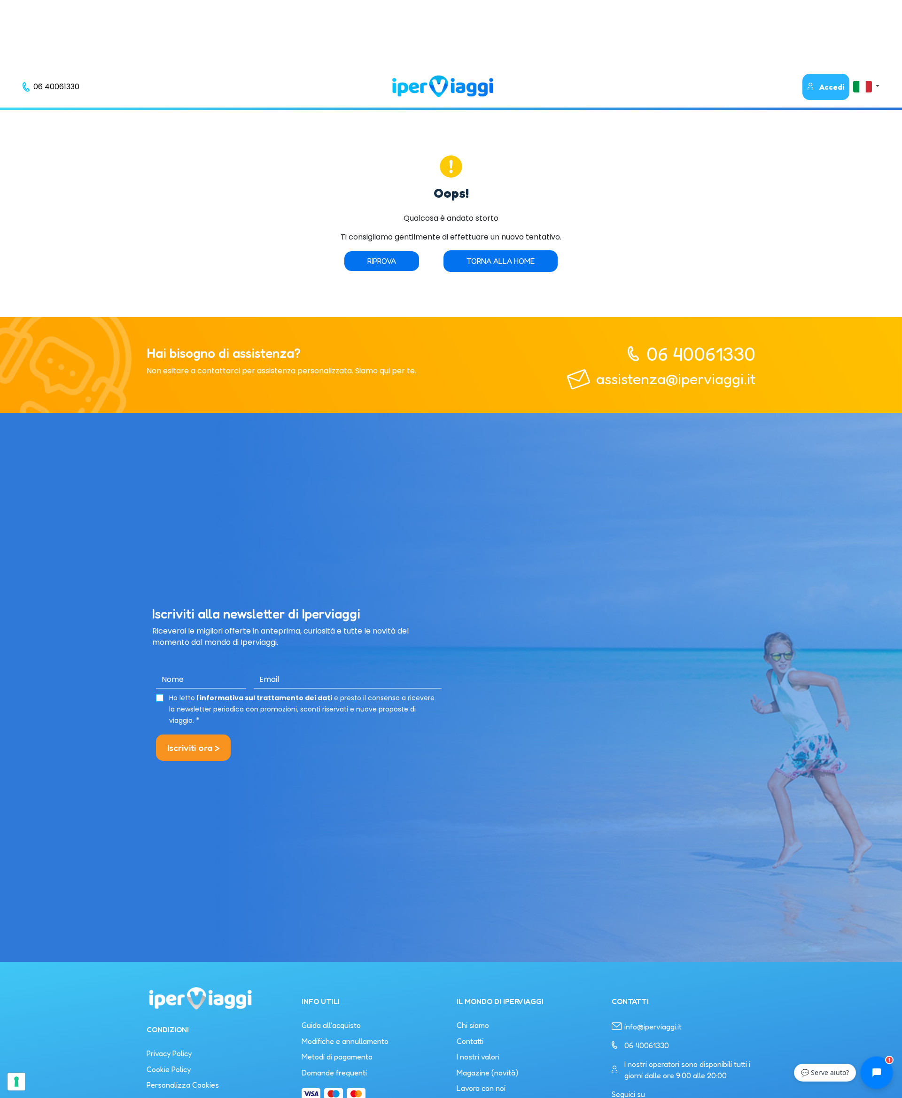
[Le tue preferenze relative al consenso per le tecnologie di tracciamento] (16, 1081)
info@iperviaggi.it (653, 1026)
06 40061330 (700, 353)
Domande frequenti (334, 1072)
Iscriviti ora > (193, 747)
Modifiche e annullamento (345, 1041)
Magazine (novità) (487, 1072)
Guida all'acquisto (331, 1025)
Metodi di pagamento (337, 1056)
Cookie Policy (169, 1069)
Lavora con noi (481, 1088)
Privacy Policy (169, 1053)
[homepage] (442, 86)
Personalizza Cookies (183, 1085)
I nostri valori (478, 1056)
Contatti (470, 1041)
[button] (866, 86)
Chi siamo (473, 1025)
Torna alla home (501, 261)
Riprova (381, 261)
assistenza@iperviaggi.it (675, 379)
